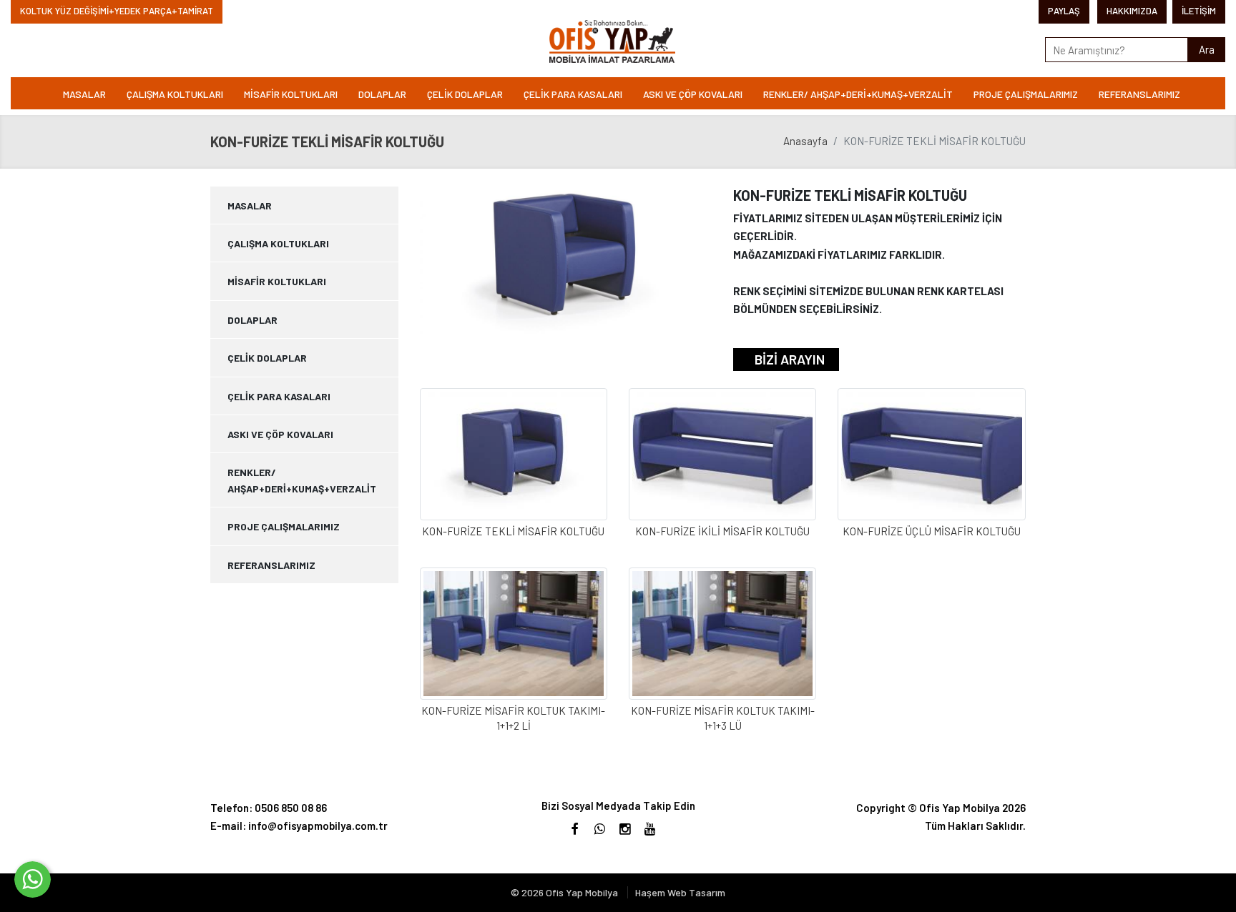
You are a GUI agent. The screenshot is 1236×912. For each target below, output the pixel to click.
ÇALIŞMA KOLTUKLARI (175, 94)
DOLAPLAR (382, 94)
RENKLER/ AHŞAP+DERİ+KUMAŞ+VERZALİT (858, 94)
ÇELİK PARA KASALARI (573, 94)
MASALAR (84, 94)
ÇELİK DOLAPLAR (465, 94)
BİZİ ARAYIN (790, 359)
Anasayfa (805, 140)
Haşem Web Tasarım (680, 892)
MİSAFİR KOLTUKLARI (291, 94)
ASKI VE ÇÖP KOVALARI (692, 94)
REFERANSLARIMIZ (1139, 94)
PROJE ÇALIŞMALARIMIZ (1025, 94)
